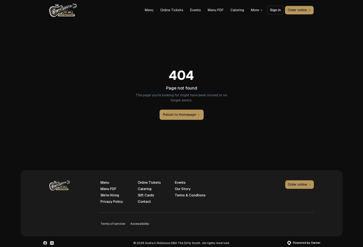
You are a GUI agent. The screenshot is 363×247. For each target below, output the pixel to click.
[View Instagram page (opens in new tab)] (51, 243)
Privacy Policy (111, 201)
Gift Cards (146, 195)
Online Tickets (171, 10)
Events (195, 10)
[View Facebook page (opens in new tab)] (45, 243)
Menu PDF (216, 10)
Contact (144, 201)
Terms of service (112, 224)
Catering (237, 10)
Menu (149, 10)
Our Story (183, 189)
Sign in (275, 10)
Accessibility (139, 224)
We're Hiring (109, 195)
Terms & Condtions (190, 195)
